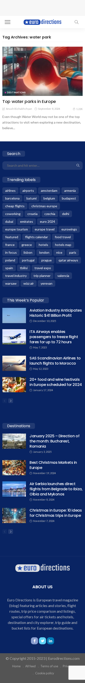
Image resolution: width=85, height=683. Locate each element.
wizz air (28, 283)
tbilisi (24, 268)
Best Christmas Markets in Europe (53, 465)
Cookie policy (44, 673)
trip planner (42, 276)
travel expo (42, 268)
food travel (63, 237)
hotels (43, 245)
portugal (28, 260)
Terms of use (49, 666)
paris (72, 252)
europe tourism (16, 229)
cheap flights (15, 206)
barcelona (12, 198)
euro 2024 (47, 221)
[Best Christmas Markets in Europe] (14, 467)
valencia (63, 276)
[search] (76, 22)
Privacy (68, 666)
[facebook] (34, 640)
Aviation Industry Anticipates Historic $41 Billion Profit (56, 313)
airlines (10, 190)
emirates (26, 221)
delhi (65, 214)
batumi (31, 198)
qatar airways (68, 260)
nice (59, 252)
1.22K (79, 108)
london (44, 252)
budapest (69, 198)
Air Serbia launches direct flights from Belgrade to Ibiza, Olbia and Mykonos (56, 489)
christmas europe (44, 206)
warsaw (11, 283)
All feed (30, 666)
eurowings (69, 229)
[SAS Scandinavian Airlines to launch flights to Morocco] (14, 363)
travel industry (16, 276)
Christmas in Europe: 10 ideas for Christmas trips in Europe (56, 513)
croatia (32, 214)
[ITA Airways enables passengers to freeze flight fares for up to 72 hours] (14, 336)
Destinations (16, 92)
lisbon (28, 252)
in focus (11, 252)
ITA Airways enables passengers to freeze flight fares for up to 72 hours (54, 337)
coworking (13, 214)
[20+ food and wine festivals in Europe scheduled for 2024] (14, 384)
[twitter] (42, 640)
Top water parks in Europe (29, 101)
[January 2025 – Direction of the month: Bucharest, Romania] (14, 441)
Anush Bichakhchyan (19, 108)
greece (26, 245)
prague (46, 260)
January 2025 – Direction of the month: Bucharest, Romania (54, 441)
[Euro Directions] (42, 21)
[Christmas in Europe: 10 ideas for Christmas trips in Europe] (14, 515)
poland (10, 260)
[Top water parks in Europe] (42, 71)
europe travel (45, 229)
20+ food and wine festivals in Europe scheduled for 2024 (56, 382)
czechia (49, 214)
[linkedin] (50, 640)
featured (11, 237)
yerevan (46, 283)
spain (9, 268)
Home (16, 666)
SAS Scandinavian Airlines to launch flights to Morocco (55, 360)
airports (28, 190)
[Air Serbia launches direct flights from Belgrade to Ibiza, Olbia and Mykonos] (14, 489)
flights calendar (36, 237)
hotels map (63, 245)
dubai (9, 221)
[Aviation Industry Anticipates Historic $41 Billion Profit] (14, 315)
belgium (49, 198)
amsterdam (49, 190)
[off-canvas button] (7, 22)
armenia (70, 190)
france (10, 245)
